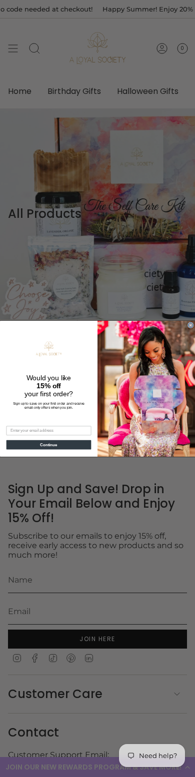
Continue (48, 444)
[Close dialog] (190, 324)
